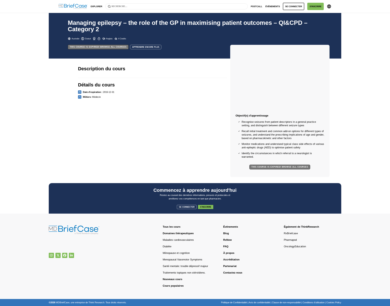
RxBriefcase (291, 233)
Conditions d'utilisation (313, 302)
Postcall (256, 6)
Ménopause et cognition (176, 253)
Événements (272, 6)
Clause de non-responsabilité (286, 302)
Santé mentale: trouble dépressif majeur (185, 266)
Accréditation (231, 259)
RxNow (227, 239)
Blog (226, 233)
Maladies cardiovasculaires (178, 239)
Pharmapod (290, 239)
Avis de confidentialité (259, 302)
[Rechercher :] (176, 6)
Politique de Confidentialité (234, 302)
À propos (228, 253)
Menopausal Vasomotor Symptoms (182, 259)
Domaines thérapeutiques (178, 233)
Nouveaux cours (172, 279)
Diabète (167, 246)
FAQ (225, 246)
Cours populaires (173, 285)
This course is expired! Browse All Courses (98, 47)
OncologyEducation (295, 246)
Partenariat (230, 266)
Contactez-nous (232, 272)
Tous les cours (171, 226)
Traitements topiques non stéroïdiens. (184, 272)
